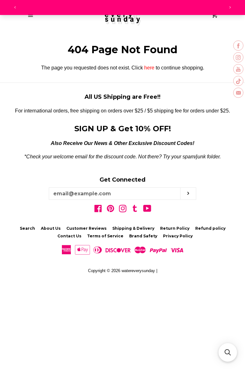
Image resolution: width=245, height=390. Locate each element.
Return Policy (174, 228)
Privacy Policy (178, 236)
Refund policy (210, 228)
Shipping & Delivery (133, 228)
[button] (228, 352)
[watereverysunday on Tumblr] (135, 210)
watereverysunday (138, 270)
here (149, 67)
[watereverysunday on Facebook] (98, 210)
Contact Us (69, 236)
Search (27, 228)
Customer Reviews (86, 228)
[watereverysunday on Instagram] (123, 210)
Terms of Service (105, 236)
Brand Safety (143, 236)
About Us (51, 228)
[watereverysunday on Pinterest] (111, 210)
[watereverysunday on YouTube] (147, 210)
